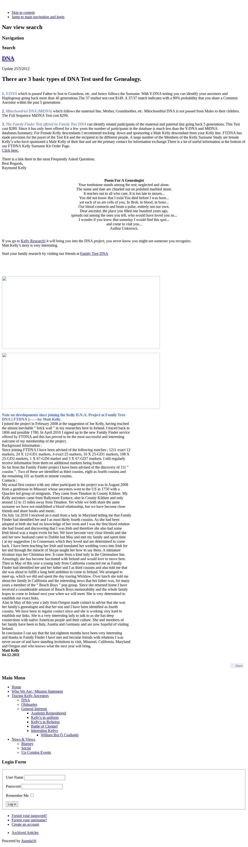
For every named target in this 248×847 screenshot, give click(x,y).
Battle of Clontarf (44, 726)
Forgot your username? (29, 820)
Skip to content (23, 12)
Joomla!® (28, 841)
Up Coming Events (36, 752)
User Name (14, 777)
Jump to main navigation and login (38, 17)
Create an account (25, 824)
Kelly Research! (33, 241)
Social (26, 748)
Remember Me (17, 795)
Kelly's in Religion (45, 722)
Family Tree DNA (94, 253)
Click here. (10, 150)
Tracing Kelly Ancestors (30, 696)
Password (13, 786)
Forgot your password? (29, 816)
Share (238, 665)
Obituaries (29, 704)
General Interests (34, 709)
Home (16, 687)
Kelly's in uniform (45, 717)
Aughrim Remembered (48, 713)
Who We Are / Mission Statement (37, 691)
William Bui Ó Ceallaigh (59, 735)
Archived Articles (25, 833)
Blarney (27, 744)
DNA (8, 58)
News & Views (23, 739)
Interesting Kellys (44, 731)
